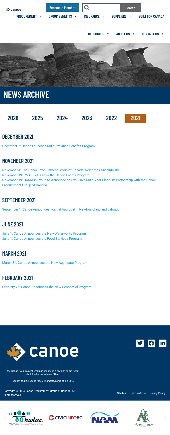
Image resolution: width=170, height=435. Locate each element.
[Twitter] (140, 343)
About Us (123, 33)
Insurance (92, 16)
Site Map (122, 393)
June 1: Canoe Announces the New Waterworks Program (44, 234)
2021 (135, 118)
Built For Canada (151, 16)
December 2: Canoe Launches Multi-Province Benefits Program (48, 146)
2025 (38, 118)
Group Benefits (60, 16)
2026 (14, 118)
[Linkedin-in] (162, 343)
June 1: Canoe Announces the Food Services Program (42, 239)
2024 (63, 118)
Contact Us (150, 33)
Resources (96, 33)
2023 (87, 118)
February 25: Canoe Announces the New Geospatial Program (46, 287)
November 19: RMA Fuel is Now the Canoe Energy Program (45, 175)
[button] (5, 418)
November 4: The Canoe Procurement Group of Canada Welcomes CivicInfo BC (60, 170)
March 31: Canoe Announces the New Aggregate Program (44, 263)
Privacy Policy (157, 393)
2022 (112, 118)
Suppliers (119, 16)
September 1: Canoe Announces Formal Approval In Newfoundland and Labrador (61, 209)
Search (130, 7)
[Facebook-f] (151, 343)
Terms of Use (138, 393)
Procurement (26, 16)
